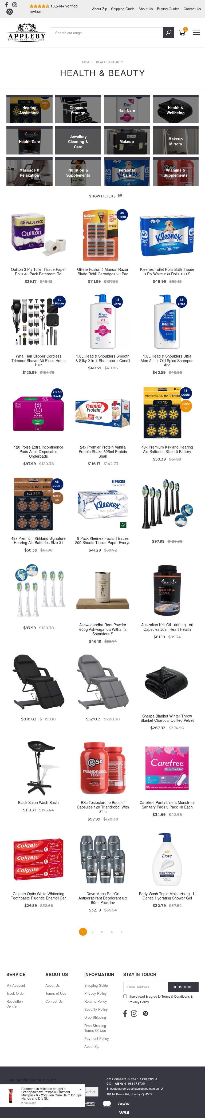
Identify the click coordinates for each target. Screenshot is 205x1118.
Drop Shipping (95, 1017)
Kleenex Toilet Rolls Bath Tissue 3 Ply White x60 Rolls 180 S (167, 271)
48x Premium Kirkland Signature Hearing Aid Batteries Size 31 (38, 540)
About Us (146, 8)
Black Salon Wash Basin (38, 802)
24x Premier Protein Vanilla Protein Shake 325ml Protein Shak (103, 451)
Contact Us (192, 8)
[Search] (168, 32)
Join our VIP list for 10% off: (31, 1080)
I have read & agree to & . (161, 999)
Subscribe (86, 1091)
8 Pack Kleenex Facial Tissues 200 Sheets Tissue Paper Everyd (103, 540)
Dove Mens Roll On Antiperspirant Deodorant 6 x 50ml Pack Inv (102, 898)
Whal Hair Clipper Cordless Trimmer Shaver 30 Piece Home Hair (38, 360)
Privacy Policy (95, 993)
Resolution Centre (14, 1004)
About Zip (99, 8)
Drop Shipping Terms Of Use (95, 1028)
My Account (15, 985)
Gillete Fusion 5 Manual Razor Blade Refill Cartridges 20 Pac (102, 271)
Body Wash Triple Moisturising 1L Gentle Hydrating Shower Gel (167, 896)
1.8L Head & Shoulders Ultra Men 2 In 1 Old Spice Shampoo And (167, 360)
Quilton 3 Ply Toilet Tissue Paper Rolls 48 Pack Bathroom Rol (38, 271)
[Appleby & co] (27, 32)
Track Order (15, 993)
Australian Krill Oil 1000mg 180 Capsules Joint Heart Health (167, 627)
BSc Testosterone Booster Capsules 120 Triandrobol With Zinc (103, 807)
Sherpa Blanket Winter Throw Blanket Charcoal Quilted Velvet (167, 718)
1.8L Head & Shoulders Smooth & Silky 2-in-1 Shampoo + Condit (103, 358)
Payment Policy (96, 1038)
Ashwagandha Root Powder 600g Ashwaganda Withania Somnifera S (103, 629)
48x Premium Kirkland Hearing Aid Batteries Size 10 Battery (167, 449)
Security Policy (96, 1009)
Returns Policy (95, 1001)
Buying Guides (168, 8)
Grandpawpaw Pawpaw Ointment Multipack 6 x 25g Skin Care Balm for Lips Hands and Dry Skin (51, 1094)
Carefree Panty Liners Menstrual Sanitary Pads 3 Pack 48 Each (167, 805)
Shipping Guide (123, 8)
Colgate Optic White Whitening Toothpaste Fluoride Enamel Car (38, 896)
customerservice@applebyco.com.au (134, 1088)
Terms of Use (55, 993)
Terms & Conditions (175, 996)
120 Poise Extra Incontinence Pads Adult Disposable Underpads (38, 451)
